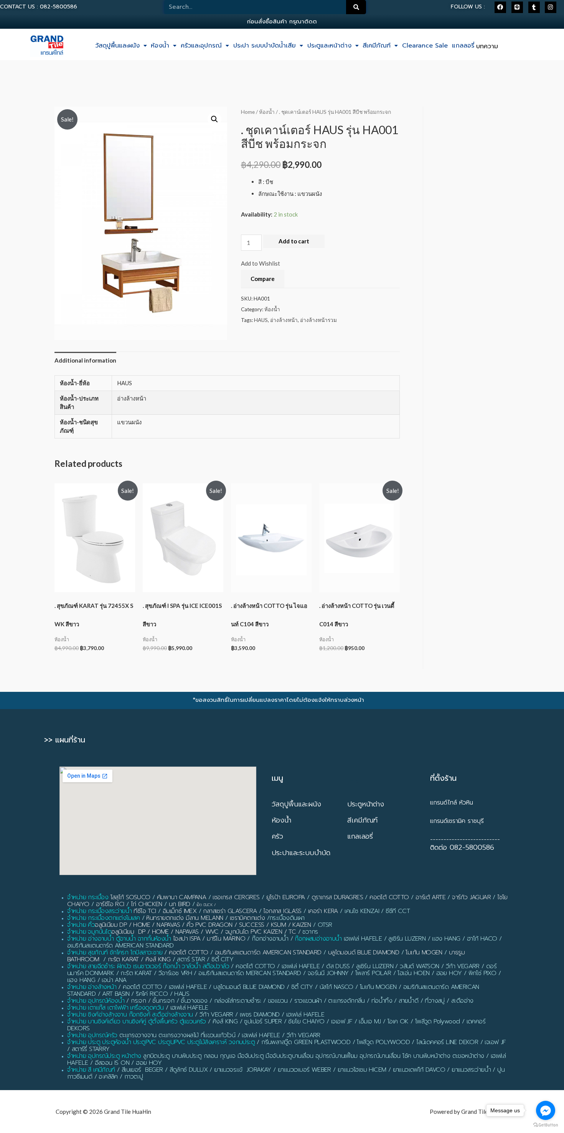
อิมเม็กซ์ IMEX (179, 911)
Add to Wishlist (260, 263)
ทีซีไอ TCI (145, 911)
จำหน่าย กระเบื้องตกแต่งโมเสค (103, 918)
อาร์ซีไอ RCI (110, 904)
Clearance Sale (425, 45)
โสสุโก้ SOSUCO (130, 897)
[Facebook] (500, 7)
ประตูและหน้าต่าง (329, 45)
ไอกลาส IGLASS (282, 911)
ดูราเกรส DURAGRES (337, 897)
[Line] (517, 7)
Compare (263, 278)
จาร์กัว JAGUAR (471, 897)
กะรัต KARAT (123, 959)
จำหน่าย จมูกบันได (89, 931)
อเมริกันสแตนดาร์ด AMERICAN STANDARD (268, 952)
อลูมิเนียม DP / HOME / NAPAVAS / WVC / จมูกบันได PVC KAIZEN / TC (203, 931)
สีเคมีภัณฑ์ (377, 45)
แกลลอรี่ (463, 45)
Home (248, 111)
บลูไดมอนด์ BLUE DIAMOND (363, 952)
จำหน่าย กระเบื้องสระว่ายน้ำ (99, 911)
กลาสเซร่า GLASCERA (230, 911)
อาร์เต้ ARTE (430, 897)
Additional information (85, 360)
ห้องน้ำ (160, 45)
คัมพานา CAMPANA (181, 897)
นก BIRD (179, 904)
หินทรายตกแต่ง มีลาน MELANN (184, 918)
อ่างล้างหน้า (284, 320)
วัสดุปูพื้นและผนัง (117, 45)
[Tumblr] (534, 7)
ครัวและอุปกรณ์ (201, 45)
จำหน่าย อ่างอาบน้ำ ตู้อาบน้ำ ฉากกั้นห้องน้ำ (119, 938)
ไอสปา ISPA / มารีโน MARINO (209, 938)
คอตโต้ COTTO (389, 897)
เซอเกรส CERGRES (236, 897)
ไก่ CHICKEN (146, 904)
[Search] (356, 7)
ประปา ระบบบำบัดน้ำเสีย (264, 45)
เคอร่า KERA (323, 911)
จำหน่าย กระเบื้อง (87, 897)
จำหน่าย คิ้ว (81, 924)
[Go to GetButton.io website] (545, 1125)
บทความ (487, 46)
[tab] (85, 360)
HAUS (261, 320)
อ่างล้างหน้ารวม (318, 320)
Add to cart (294, 241)
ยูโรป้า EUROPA (285, 897)
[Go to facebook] (545, 1110)
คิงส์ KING (157, 959)
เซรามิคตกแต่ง (247, 918)
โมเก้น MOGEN (424, 952)
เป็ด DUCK (205, 905)
